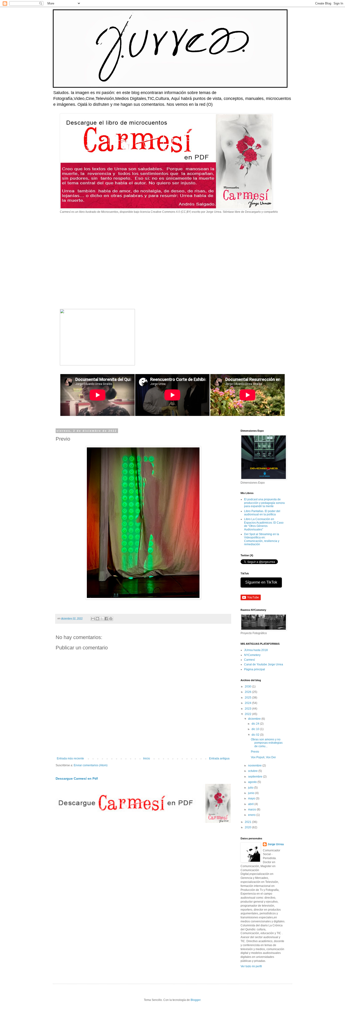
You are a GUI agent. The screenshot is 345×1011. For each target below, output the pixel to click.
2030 (248, 686)
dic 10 (256, 729)
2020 (248, 827)
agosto (252, 782)
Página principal (254, 669)
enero (252, 815)
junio (251, 793)
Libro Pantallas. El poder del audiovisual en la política (262, 512)
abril (251, 804)
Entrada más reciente (70, 758)
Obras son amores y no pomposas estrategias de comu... (267, 743)
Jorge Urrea (276, 844)
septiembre (255, 776)
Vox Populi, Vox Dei (263, 757)
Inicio (146, 758)
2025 (248, 697)
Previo (255, 751)
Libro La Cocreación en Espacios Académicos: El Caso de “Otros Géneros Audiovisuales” (264, 524)
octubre (253, 771)
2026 (248, 692)
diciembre (254, 718)
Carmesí (249, 659)
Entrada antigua (219, 758)
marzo (252, 809)
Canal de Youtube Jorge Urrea (263, 664)
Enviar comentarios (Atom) (90, 765)
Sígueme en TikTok (261, 582)
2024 (248, 703)
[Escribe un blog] (97, 618)
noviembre (255, 765)
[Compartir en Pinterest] (110, 618)
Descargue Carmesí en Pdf (77, 778)
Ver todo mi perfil (251, 966)
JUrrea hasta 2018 (256, 650)
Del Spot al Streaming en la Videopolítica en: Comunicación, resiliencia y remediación (261, 539)
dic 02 (256, 734)
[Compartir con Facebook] (106, 618)
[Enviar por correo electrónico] (93, 618)
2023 (248, 708)
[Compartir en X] (102, 618)
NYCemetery (252, 655)
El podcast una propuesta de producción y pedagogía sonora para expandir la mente (264, 503)
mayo (252, 798)
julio (251, 787)
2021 (248, 822)
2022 (248, 714)
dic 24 (256, 723)
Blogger (195, 1000)
